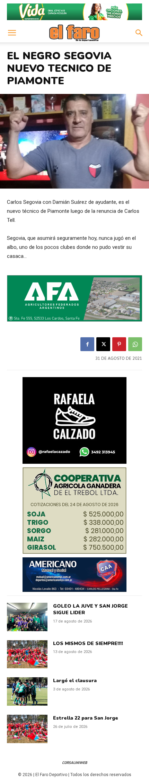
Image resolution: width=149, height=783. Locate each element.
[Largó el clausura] (27, 691)
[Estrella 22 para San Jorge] (27, 729)
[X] (103, 344)
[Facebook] (87, 344)
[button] (12, 33)
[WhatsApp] (135, 344)
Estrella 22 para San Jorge (85, 718)
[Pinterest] (119, 344)
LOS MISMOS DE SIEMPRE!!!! (88, 643)
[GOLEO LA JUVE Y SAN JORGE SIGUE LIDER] (27, 617)
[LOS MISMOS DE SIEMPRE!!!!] (27, 654)
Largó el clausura (75, 680)
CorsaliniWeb (74, 762)
